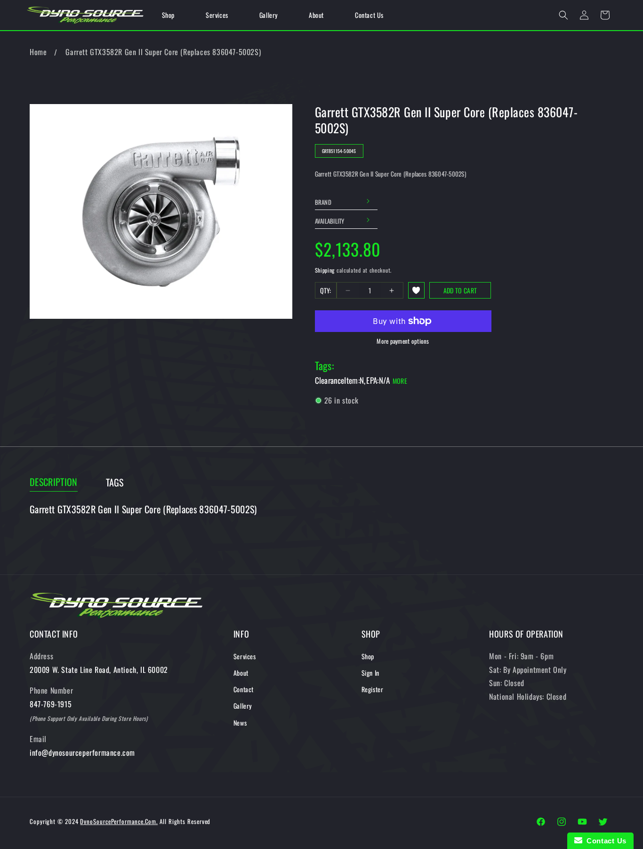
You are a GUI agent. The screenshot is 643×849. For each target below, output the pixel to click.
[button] (563, 15)
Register (373, 689)
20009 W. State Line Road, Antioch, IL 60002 (99, 669)
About (241, 673)
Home (38, 51)
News (240, 723)
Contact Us (604, 841)
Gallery (242, 706)
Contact (243, 689)
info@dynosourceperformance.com (82, 752)
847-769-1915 (51, 704)
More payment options (403, 341)
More (400, 381)
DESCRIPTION (54, 482)
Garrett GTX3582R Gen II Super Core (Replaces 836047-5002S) (163, 51)
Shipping (325, 270)
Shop (368, 656)
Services (244, 656)
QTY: (325, 290)
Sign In (370, 673)
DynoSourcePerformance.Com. (119, 821)
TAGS (115, 482)
